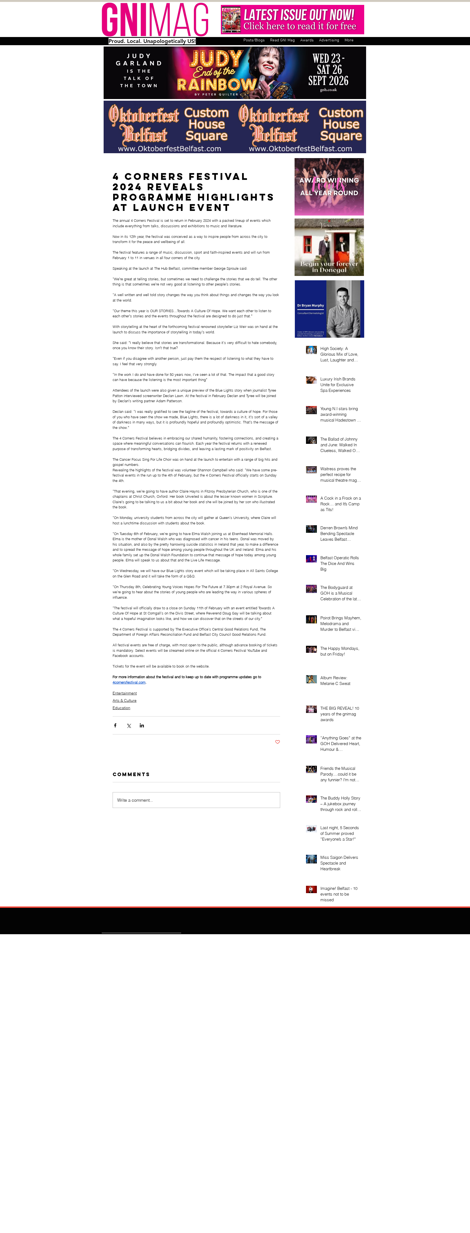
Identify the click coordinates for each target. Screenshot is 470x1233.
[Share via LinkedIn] (141, 725)
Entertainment (125, 693)
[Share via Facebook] (115, 725)
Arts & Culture (125, 700)
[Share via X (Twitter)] (128, 725)
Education (121, 707)
